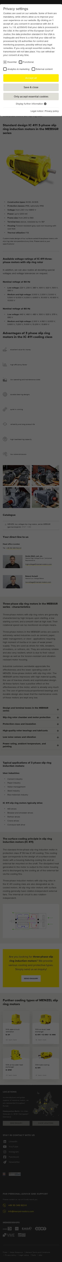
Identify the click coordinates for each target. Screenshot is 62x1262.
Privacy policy (52, 111)
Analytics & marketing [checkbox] (18, 69)
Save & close (31, 87)
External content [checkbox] (44, 69)
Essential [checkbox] (12, 62)
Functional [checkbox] (28, 62)
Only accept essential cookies (31, 96)
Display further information (30, 103)
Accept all (31, 77)
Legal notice (37, 111)
